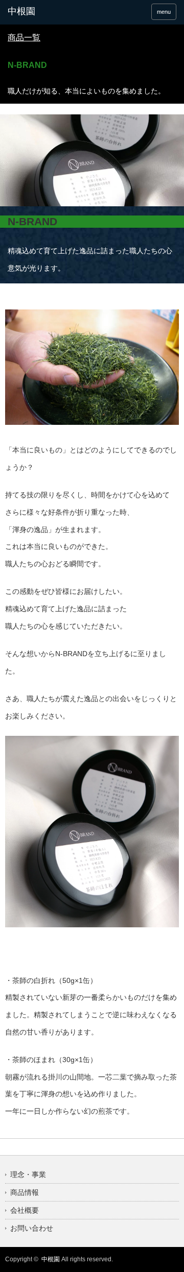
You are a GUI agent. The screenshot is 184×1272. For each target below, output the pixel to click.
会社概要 (24, 1210)
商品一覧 (24, 37)
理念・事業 (28, 1174)
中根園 (50, 1259)
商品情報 (24, 1192)
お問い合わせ (31, 1228)
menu (164, 12)
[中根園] (44, 11)
